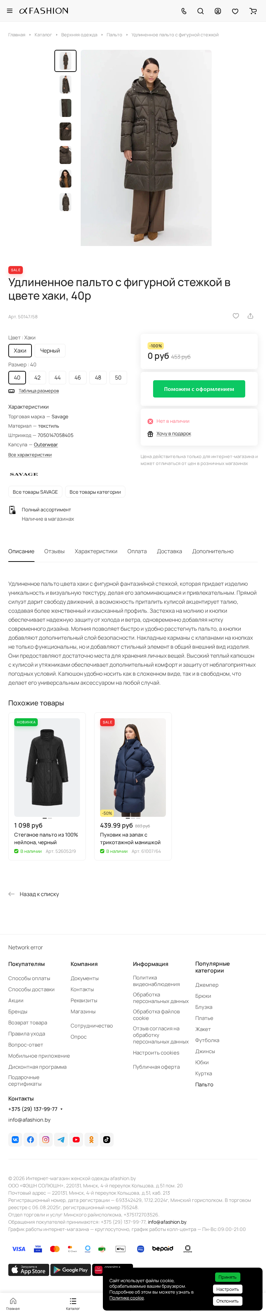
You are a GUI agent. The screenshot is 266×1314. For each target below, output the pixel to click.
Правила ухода (26, 1033)
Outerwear (46, 444)
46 (77, 377)
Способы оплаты (29, 978)
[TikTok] (107, 1140)
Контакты (82, 989)
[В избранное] (236, 316)
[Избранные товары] (235, 10)
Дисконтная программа (37, 1066)
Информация (150, 964)
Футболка (207, 1040)
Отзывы (54, 551)
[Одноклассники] (91, 1140)
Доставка (169, 551)
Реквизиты (84, 1000)
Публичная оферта (156, 1066)
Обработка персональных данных (161, 998)
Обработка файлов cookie (156, 1015)
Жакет (203, 1029)
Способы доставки (31, 989)
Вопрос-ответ (25, 1044)
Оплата (137, 551)
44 (57, 377)
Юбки (202, 1062)
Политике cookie (126, 1298)
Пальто (204, 1084)
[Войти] (218, 10)
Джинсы (205, 1051)
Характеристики (96, 551)
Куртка (203, 1073)
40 (17, 377)
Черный (50, 350)
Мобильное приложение (39, 1055)
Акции (16, 1000)
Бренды (17, 1011)
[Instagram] (46, 1140)
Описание (21, 551)
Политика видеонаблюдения (156, 981)
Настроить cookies (156, 1052)
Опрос (79, 1036)
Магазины (83, 1011)
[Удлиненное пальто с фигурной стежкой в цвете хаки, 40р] (146, 152)
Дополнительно (212, 551)
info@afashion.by (29, 1119)
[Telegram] (61, 1140)
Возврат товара (27, 1022)
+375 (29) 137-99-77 (32, 1109)
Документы (85, 978)
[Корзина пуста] (253, 10)
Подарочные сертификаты (25, 1080)
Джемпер (207, 984)
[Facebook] (30, 1140)
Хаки (20, 350)
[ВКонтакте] (15, 1140)
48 (98, 377)
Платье (204, 1018)
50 (118, 377)
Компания (84, 964)
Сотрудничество (92, 1025)
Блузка (203, 1007)
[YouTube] (76, 1140)
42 (37, 377)
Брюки (203, 996)
